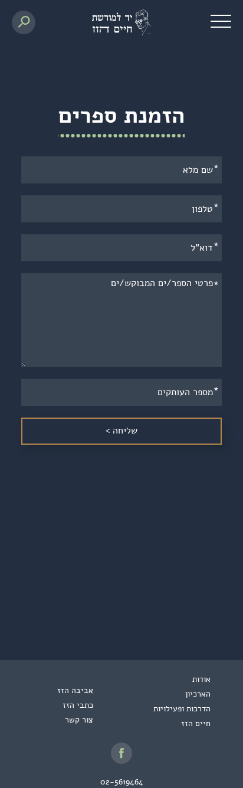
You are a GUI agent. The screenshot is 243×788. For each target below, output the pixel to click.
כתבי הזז (78, 705)
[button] (221, 20)
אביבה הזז (75, 690)
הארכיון (198, 694)
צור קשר (79, 719)
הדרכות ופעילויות (182, 708)
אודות (201, 679)
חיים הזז (196, 723)
